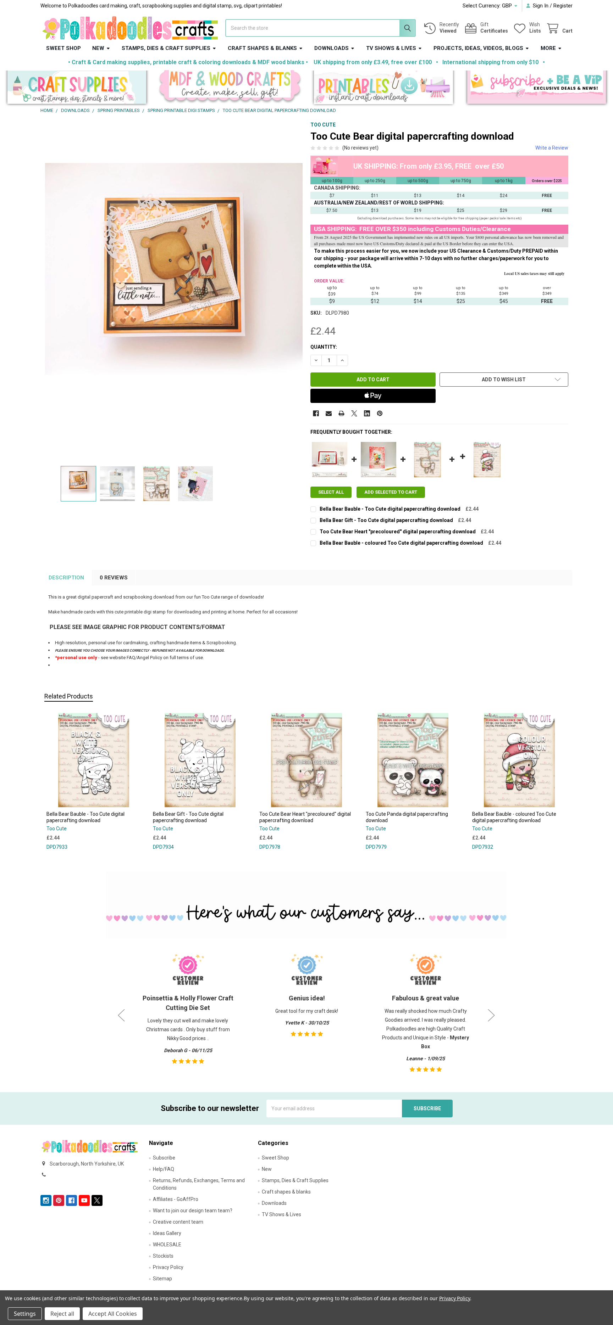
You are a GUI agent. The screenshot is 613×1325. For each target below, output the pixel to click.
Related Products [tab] (68, 696)
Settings (25, 1314)
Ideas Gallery (167, 1233)
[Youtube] (84, 1200)
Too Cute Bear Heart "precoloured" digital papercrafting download (398, 531)
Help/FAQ (163, 1169)
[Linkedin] (366, 413)
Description (66, 577)
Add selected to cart (390, 492)
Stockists (163, 1256)
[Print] (341, 413)
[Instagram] (45, 1200)
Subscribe (164, 1158)
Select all (331, 492)
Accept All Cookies (112, 1314)
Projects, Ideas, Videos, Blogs (478, 48)
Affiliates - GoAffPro (175, 1199)
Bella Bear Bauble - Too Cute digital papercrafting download (390, 509)
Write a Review (551, 148)
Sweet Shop (63, 48)
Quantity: (323, 347)
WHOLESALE (167, 1244)
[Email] (328, 413)
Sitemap (162, 1278)
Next (491, 1015)
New (98, 48)
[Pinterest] (379, 413)
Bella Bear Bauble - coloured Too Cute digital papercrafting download (401, 543)
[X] (354, 413)
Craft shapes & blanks (262, 48)
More (548, 48)
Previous (121, 1015)
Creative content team (178, 1222)
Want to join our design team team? (192, 1210)
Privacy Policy (168, 1267)
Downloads (331, 48)
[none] (174, 292)
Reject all (62, 1314)
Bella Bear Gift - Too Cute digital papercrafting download (386, 520)
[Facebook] (315, 413)
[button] (77, 89)
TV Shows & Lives (391, 48)
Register (563, 5)
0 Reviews (114, 577)
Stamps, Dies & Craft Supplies (166, 48)
